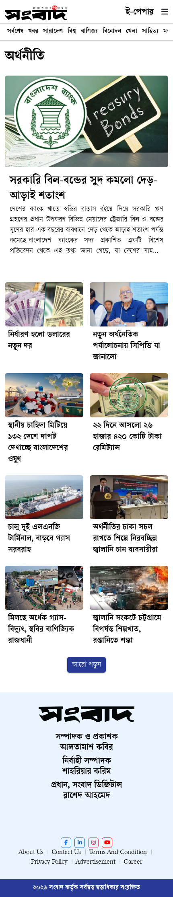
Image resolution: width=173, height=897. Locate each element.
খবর (33, 31)
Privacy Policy (49, 862)
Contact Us (66, 852)
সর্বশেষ (15, 31)
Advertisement (95, 862)
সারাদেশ (53, 31)
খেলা (131, 31)
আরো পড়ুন (86, 665)
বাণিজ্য (89, 31)
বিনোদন (112, 31)
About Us (31, 852)
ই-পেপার (140, 12)
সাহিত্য (150, 31)
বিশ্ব (72, 31)
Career (133, 862)
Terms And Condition (118, 852)
